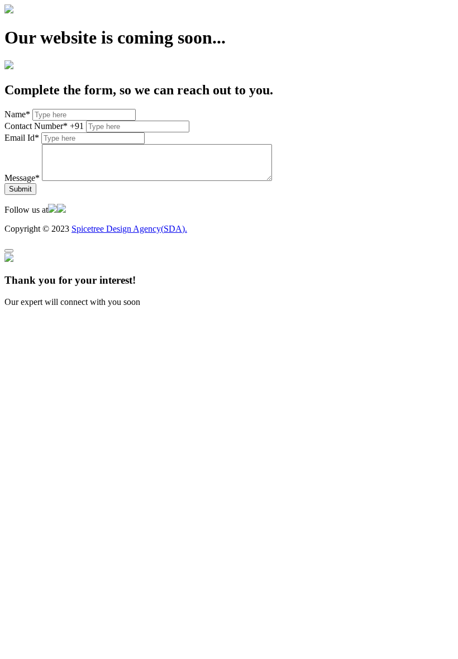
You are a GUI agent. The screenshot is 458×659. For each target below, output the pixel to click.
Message (22, 178)
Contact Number (36, 126)
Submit (20, 189)
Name (17, 114)
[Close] (8, 250)
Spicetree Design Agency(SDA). (129, 228)
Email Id (21, 137)
